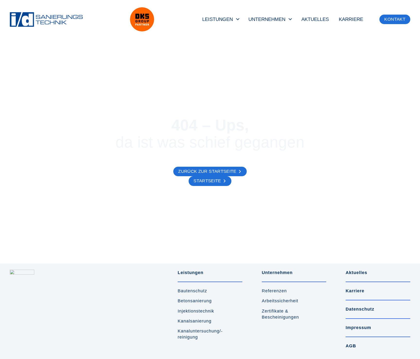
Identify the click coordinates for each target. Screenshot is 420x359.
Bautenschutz (192, 290)
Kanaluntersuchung (198, 331)
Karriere (351, 19)
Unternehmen (266, 19)
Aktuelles (315, 19)
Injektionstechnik (196, 311)
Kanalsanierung (194, 321)
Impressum (358, 327)
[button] (394, 19)
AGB (351, 345)
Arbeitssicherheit (280, 300)
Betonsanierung (195, 300)
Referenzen (274, 290)
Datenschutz (360, 309)
